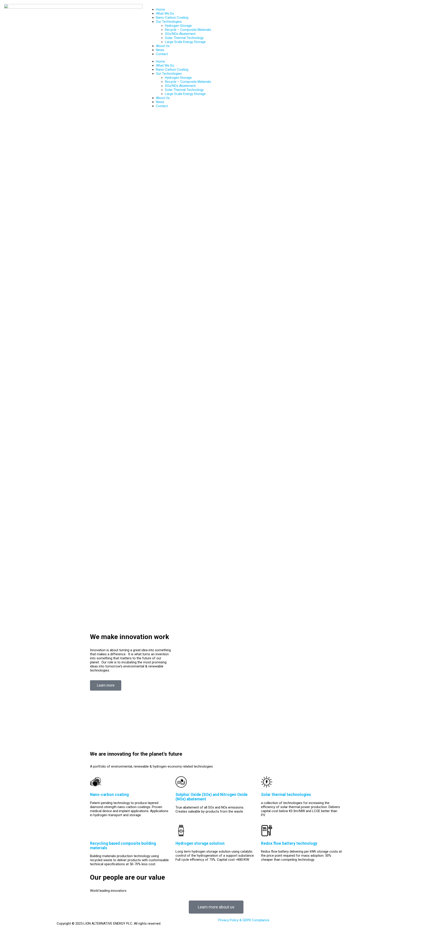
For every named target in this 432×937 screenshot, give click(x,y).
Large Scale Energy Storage (185, 42)
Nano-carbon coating (109, 794)
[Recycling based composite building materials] (95, 830)
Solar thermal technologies (286, 794)
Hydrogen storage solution (200, 843)
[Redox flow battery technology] (266, 830)
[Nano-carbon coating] (95, 782)
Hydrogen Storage (178, 26)
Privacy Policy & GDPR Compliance (243, 920)
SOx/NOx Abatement (180, 34)
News (160, 50)
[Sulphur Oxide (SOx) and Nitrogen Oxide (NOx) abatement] (181, 782)
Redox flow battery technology (289, 843)
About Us (163, 46)
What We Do (165, 13)
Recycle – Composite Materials (188, 30)
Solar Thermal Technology (184, 38)
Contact (162, 54)
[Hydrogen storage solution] (181, 830)
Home (160, 9)
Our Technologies (169, 22)
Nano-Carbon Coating (172, 18)
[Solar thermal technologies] (266, 782)
